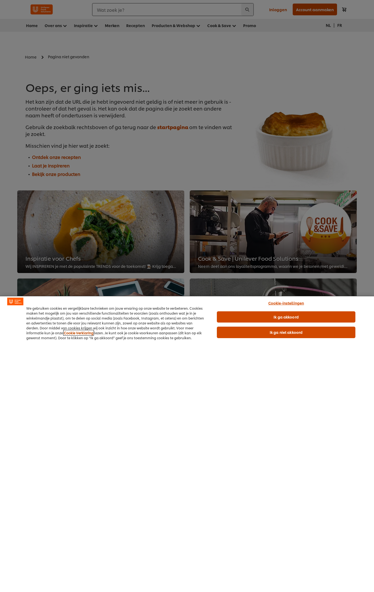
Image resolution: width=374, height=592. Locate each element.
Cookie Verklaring (78, 332)
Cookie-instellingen (286, 302)
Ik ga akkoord (286, 316)
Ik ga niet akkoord (286, 332)
